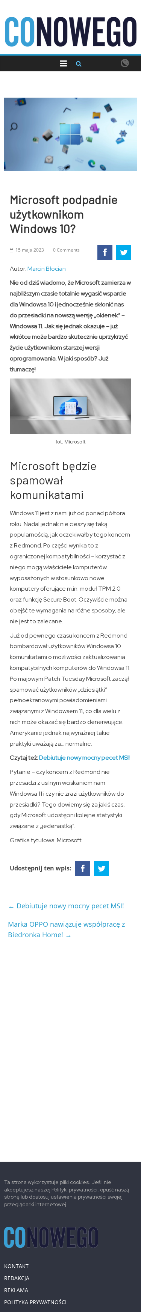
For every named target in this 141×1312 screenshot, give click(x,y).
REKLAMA (16, 1290)
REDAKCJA (16, 1278)
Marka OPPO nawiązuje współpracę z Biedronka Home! (66, 930)
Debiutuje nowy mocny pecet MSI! (84, 758)
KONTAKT (16, 1266)
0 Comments (66, 250)
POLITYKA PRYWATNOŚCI (35, 1302)
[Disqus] (70, 1048)
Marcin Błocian (46, 269)
